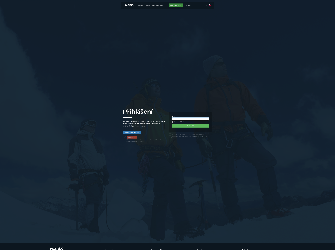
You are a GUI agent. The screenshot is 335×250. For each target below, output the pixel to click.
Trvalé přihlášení (179, 122)
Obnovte (188, 134)
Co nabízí (140, 5)
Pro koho (147, 5)
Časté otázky (159, 5)
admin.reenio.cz (132, 137)
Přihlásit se (188, 5)
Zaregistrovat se (132, 132)
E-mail (174, 116)
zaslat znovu (181, 137)
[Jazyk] (210, 5)
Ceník (153, 5)
